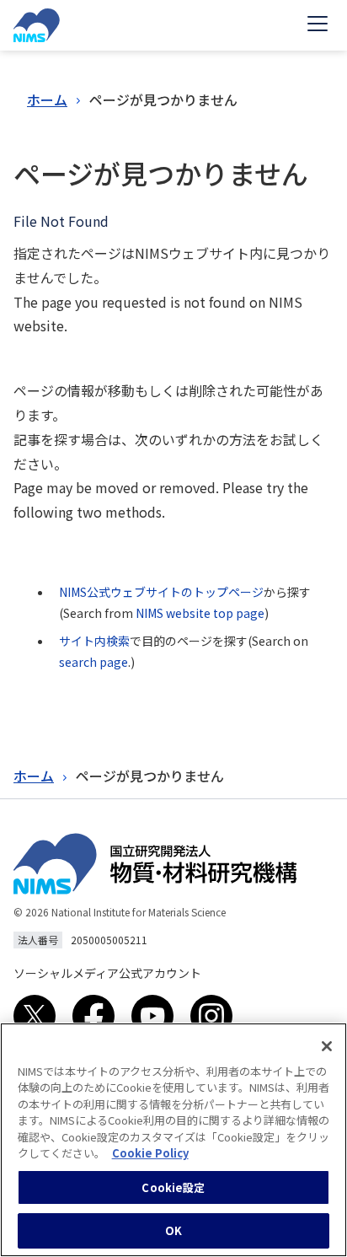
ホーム (47, 99)
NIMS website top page (200, 612)
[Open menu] (317, 25)
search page (93, 661)
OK (173, 1230)
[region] (173, 1140)
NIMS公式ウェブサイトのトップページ (161, 591)
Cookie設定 (173, 1187)
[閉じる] (326, 1046)
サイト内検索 (94, 640)
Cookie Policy (150, 1153)
